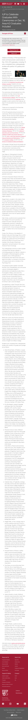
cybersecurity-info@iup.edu (8, 45)
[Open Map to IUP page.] (18, 4)
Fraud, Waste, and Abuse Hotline (9, 710)
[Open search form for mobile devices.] (21, 4)
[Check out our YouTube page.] (18, 704)
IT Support (4, 680)
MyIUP (16, 675)
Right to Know (18, 712)
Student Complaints (20, 710)
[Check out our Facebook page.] (3, 704)
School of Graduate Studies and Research (12, 141)
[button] (24, 4)
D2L (15, 680)
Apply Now (17, 659)
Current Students (5, 661)
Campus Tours (17, 661)
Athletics (16, 664)
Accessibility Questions (6, 686)
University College (8, 140)
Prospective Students (6, 659)
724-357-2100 (7, 700)
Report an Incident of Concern (7, 684)
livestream (18, 99)
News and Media (5, 670)
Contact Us (18, 690)
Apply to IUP (14, 53)
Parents (3, 668)
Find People (17, 670)
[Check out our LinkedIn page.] (25, 704)
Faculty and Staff (5, 664)
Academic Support (5, 675)
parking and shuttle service (18, 643)
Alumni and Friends (5, 666)
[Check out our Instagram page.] (10, 704)
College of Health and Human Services (12, 134)
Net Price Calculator (10, 712)
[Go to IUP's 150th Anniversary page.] (5, 692)
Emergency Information (6, 682)
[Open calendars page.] (15, 4)
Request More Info (14, 50)
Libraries (16, 666)
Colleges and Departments (19, 668)
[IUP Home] (7, 3)
